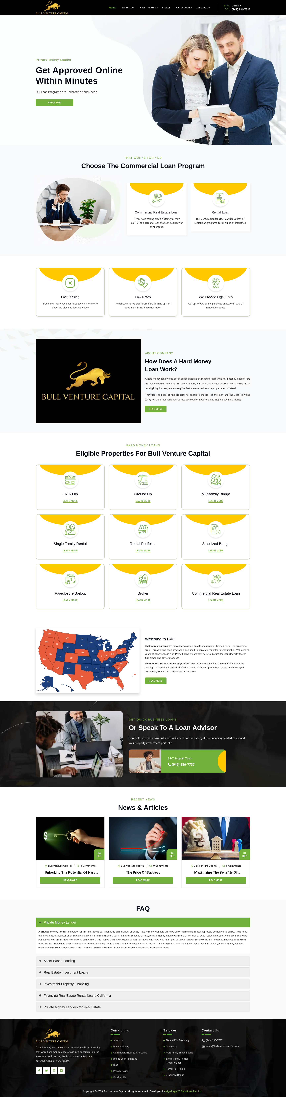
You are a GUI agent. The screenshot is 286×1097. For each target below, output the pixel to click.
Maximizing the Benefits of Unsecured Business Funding (215, 872)
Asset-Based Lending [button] (59, 961)
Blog (115, 1064)
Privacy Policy (120, 1071)
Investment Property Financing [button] (66, 984)
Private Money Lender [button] (60, 922)
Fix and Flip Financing (177, 1040)
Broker (166, 7)
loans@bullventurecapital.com (222, 1046)
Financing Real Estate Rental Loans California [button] (77, 995)
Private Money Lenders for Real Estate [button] (72, 1007)
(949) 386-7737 (241, 9)
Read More (156, 409)
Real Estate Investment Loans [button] (66, 972)
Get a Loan (183, 7)
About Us (128, 7)
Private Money (121, 1046)
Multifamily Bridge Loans (179, 1052)
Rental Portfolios (175, 1068)
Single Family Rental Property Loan (177, 1060)
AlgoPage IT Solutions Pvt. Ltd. (184, 1091)
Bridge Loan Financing (125, 1058)
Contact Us (203, 7)
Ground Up (171, 1046)
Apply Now (54, 102)
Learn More (70, 501)
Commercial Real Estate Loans (130, 1052)
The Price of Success (143, 872)
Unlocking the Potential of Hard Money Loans (70, 872)
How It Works (148, 7)
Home (112, 7)
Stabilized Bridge (175, 1075)
